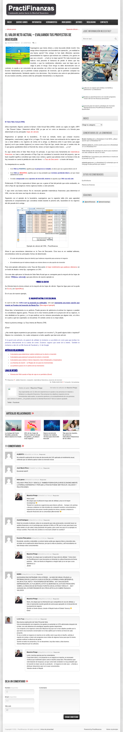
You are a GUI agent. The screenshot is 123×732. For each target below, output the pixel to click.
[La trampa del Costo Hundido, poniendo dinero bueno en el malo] (13, 431)
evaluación (30, 380)
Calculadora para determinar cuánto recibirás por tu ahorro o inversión (33, 354)
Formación (67, 382)
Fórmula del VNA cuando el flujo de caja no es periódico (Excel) (31, 374)
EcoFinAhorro (86, 180)
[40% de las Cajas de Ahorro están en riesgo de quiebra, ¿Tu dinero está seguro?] (32, 431)
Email (10, 697)
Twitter (9, 402)
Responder (42, 454)
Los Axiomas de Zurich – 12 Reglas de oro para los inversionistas (31, 363)
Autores (79, 22)
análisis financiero (21, 380)
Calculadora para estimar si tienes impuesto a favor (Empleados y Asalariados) (36, 360)
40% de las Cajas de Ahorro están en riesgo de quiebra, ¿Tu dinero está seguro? (32, 435)
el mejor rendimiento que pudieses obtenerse (61, 267)
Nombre (11, 688)
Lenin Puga (20, 619)
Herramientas (51, 22)
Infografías (36, 22)
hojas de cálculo (32, 132)
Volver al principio (112, 729)
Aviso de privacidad (47, 729)
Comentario (43, 688)
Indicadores (66, 22)
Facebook (16, 402)
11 (35, 43)
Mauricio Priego (72, 388)
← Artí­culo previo (10, 29)
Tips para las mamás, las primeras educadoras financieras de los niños (71, 435)
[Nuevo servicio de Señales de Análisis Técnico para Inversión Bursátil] (51, 431)
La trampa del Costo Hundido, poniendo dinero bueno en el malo (13, 435)
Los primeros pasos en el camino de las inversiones (27, 366)
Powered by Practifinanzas (92, 729)
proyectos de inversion (55, 380)
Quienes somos (22, 22)
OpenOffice (19, 289)
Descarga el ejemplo (47, 305)
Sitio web (8, 706)
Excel (9, 289)
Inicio (9, 22)
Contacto (104, 22)
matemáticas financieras (41, 380)
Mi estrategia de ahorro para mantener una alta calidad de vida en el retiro (100, 151)
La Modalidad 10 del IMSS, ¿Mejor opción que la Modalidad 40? (99, 140)
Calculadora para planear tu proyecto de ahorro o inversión (29, 357)
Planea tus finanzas (88, 185)
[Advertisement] (42, 100)
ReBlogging (91, 22)
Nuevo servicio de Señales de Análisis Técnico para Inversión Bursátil (51, 435)
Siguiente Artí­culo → (73, 29)
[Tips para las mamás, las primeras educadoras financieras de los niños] (71, 431)
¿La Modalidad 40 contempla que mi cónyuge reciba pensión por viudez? (100, 163)
